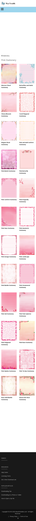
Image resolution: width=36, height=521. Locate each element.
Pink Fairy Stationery (7, 228)
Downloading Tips (6, 491)
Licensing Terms (6, 476)
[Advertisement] (18, 34)
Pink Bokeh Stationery (8, 171)
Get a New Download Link (8, 479)
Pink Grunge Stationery (8, 257)
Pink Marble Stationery (8, 285)
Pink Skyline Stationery (8, 371)
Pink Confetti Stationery (9, 199)
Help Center (4, 472)
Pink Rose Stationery (25, 342)
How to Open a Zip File (7, 498)
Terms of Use (24, 516)
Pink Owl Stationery (7, 314)
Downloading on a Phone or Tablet (11, 495)
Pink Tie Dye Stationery (26, 371)
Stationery (5, 56)
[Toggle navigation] (2, 9)
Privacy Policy (13, 516)
